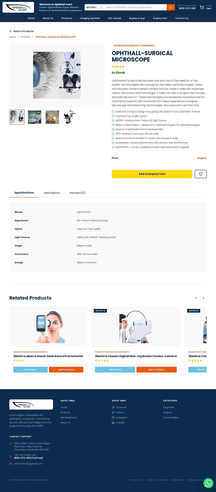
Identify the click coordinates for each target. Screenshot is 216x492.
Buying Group (137, 18)
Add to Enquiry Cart (152, 174)
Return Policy (178, 480)
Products (67, 18)
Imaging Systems (90, 18)
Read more (30, 369)
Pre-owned (114, 18)
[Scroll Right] (203, 298)
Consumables (170, 417)
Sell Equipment (69, 417)
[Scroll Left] (196, 298)
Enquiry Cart (160, 18)
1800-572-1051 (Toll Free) (28, 458)
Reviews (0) (78, 193)
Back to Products (23, 31)
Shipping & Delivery (197, 480)
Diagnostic (169, 407)
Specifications (24, 192)
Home (31, 18)
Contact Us (181, 18)
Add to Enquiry (66, 369)
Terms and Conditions (158, 480)
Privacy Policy (136, 480)
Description (52, 193)
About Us (48, 18)
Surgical (167, 412)
